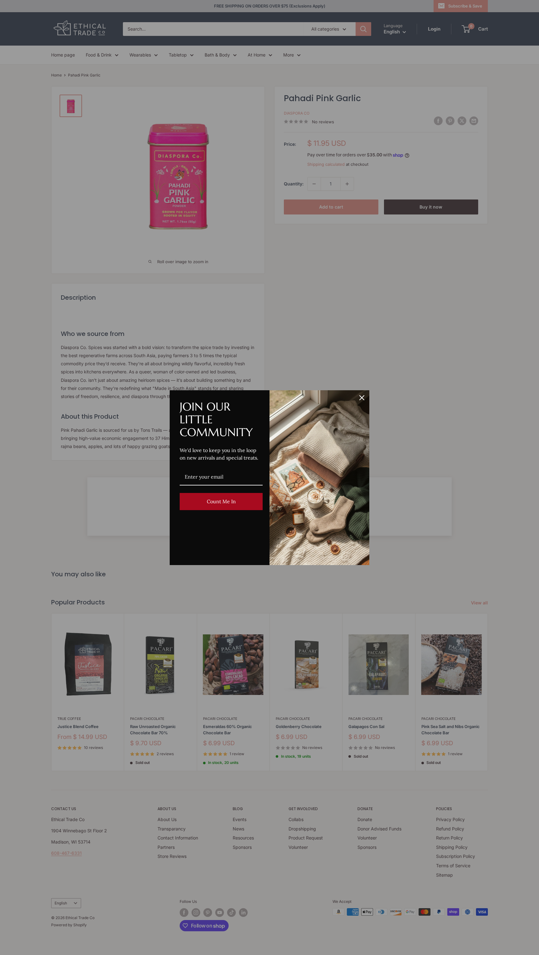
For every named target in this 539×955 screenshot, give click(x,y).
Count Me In (221, 501)
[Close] (361, 397)
